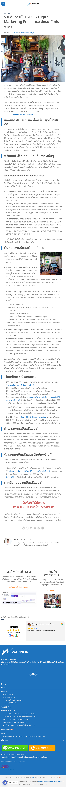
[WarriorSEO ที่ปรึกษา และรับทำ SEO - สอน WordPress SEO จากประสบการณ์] (33, 3)
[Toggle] (64, 687)
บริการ (3, 687)
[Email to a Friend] (35, 528)
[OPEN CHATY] (4, 782)
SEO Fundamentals (9, 697)
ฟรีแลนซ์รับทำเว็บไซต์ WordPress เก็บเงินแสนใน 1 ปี (29, 471)
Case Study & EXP (8, 711)
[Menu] (3, 4)
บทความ (4, 733)
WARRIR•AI (5, 707)
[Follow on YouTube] (36, 674)
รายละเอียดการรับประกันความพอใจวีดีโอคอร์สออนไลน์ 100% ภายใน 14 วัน (25, 757)
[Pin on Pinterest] (39, 528)
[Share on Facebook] (27, 528)
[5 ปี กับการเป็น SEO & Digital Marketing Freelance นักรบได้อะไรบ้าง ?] (51, 263)
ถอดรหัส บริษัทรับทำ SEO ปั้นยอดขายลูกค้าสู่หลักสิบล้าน (19, 714)
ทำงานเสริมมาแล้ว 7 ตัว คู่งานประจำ (20, 385)
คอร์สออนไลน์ (5, 729)
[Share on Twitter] (31, 528)
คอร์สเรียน (4, 691)
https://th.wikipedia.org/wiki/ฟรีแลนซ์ (18, 115)
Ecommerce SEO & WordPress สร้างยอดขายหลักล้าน (19, 717)
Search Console (8, 694)
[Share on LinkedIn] (43, 528)
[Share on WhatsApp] (23, 528)
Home (3, 684)
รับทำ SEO (10, 477)
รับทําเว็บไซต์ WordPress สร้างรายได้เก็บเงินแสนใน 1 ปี (19, 725)
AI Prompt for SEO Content (12, 700)
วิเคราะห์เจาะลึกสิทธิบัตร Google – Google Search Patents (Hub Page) (24, 736)
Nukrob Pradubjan (28, 33)
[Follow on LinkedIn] (33, 674)
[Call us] (29, 674)
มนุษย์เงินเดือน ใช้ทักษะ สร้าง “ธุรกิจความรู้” (15, 722)
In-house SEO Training (10, 703)
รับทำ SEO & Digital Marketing (33, 417)
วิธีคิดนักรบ (7, 14)
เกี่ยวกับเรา (7, 664)
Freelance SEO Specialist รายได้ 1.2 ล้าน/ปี (16, 720)
